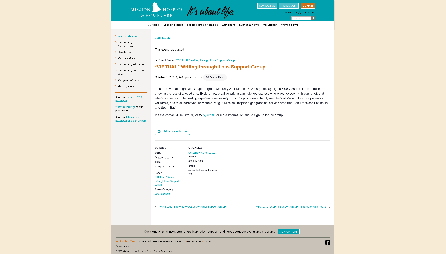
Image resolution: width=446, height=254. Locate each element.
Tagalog (309, 12)
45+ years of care (128, 80)
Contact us (267, 5)
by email (209, 115)
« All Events (163, 38)
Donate (308, 5)
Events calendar (127, 36)
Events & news (249, 25)
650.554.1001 (209, 241)
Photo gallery (126, 86)
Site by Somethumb (163, 251)
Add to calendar (172, 131)
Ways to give (290, 25)
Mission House (173, 25)
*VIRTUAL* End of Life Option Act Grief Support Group (192, 207)
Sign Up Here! (288, 231)
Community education (131, 64)
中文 (298, 12)
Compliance (122, 246)
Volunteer (270, 25)
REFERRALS (289, 5)
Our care (153, 25)
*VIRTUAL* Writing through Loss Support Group (167, 181)
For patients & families (202, 25)
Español (288, 12)
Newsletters (125, 52)
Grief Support (162, 193)
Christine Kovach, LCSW (201, 152)
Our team (228, 25)
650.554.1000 (194, 241)
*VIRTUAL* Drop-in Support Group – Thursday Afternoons (291, 207)
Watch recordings (125, 107)
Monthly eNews (127, 58)
